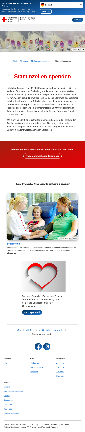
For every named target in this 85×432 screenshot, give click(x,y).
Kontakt (7, 387)
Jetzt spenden (9, 363)
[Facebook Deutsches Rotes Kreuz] (38, 346)
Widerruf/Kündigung (11, 413)
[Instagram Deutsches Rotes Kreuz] (46, 346)
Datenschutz (8, 400)
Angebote (60, 363)
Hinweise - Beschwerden (13, 391)
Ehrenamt (34, 371)
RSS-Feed (8, 409)
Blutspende (13, 243)
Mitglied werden (36, 363)
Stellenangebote (36, 367)
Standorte (60, 367)
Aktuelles (60, 371)
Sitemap (7, 395)
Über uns (60, 376)
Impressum (8, 404)
